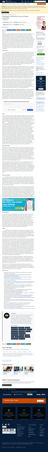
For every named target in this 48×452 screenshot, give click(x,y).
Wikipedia (25, 351)
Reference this (5, 27)
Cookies (24, 447)
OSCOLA (29, 351)
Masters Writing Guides (40, 110)
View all (32, 364)
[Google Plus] (8, 424)
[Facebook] (3, 424)
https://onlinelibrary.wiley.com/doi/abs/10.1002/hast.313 (14, 305)
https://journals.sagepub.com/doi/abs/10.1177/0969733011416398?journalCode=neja (19, 308)
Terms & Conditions (11, 447)
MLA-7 (10, 351)
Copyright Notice (19, 447)
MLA (7, 351)
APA (3, 351)
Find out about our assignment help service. (19, 8)
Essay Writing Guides (40, 109)
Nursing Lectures (39, 72)
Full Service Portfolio (40, 64)
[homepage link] (2, 14)
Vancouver (19, 351)
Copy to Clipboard (6, 360)
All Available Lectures (40, 74)
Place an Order (40, 400)
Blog (29, 436)
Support (25, 1)
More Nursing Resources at (40, 98)
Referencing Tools (39, 107)
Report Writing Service (40, 57)
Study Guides (30, 430)
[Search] (34, 1)
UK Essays (5, 19)
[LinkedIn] (6, 424)
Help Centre (42, 432)
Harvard (14, 351)
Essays (5, 14)
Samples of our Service (40, 63)
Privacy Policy (4, 447)
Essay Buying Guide (31, 434)
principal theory (6, 140)
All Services (19, 435)
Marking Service (39, 61)
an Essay (41, 54)
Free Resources (31, 432)
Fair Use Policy (42, 428)
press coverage (27, 391)
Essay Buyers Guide (40, 106)
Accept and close (4, 12)
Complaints (42, 430)
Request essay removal (7, 385)
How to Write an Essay (40, 104)
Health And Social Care (12, 14)
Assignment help (20, 433)
